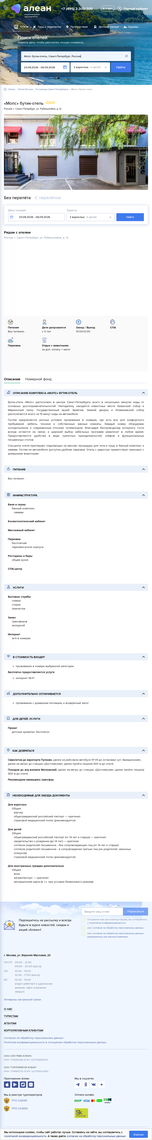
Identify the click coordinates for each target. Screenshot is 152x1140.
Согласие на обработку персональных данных (33, 1038)
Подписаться (135, 911)
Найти (121, 67)
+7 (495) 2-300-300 (77, 9)
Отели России (25, 89)
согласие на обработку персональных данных (96, 1136)
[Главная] (5, 89)
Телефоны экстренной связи (22, 999)
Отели (11, 89)
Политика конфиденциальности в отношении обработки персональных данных (55, 1042)
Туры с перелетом (49, 27)
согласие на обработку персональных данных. (118, 927)
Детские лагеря (109, 27)
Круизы (133, 27)
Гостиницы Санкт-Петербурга (51, 89)
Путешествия (79, 27)
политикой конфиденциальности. (107, 922)
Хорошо (138, 1134)
